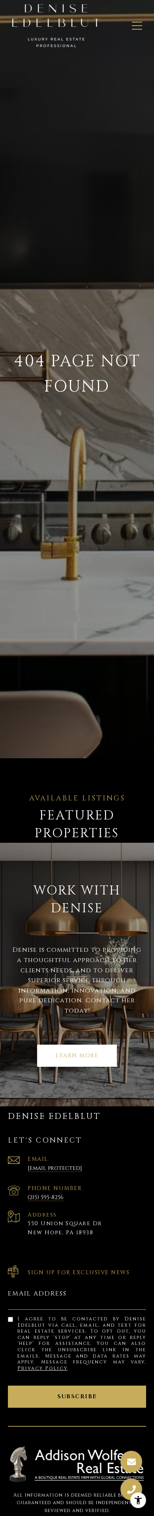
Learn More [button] (77, 1055)
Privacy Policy (42, 1368)
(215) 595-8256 (46, 1197)
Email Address (37, 1293)
